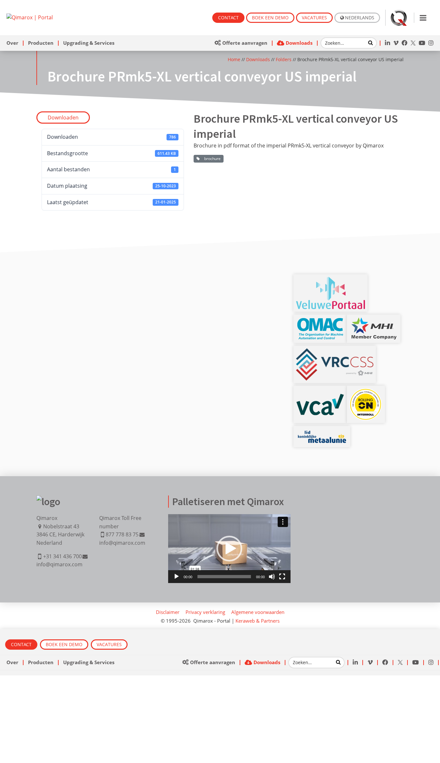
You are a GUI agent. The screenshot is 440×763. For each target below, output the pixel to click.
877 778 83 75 (122, 534)
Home (234, 59)
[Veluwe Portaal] (330, 280)
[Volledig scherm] (282, 576)
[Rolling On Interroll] (365, 392)
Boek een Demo (270, 17)
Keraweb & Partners (257, 620)
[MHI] (373, 321)
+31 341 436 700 (62, 556)
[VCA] (320, 397)
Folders (284, 59)
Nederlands (359, 17)
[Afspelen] (176, 576)
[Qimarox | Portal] (29, 17)
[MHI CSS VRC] (334, 352)
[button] (229, 548)
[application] (229, 548)
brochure (211, 158)
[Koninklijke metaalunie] (322, 432)
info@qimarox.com (59, 564)
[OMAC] (320, 321)
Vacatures (314, 17)
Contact (228, 17)
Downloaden (63, 117)
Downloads (258, 59)
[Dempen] (272, 576)
